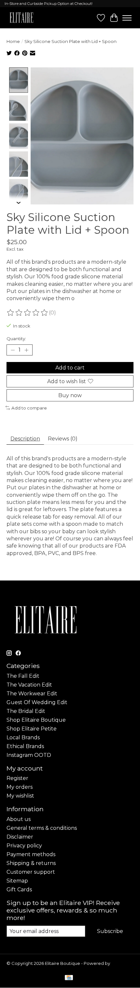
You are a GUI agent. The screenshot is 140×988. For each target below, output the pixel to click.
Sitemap (17, 881)
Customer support (31, 872)
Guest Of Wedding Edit (37, 702)
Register (17, 778)
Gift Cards (19, 889)
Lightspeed (19, 968)
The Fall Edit (23, 676)
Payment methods (31, 854)
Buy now (70, 395)
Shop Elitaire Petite (32, 729)
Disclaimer (20, 837)
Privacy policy (24, 845)
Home (13, 41)
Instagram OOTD (29, 755)
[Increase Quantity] (26, 350)
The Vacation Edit (29, 685)
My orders (20, 787)
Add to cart (70, 368)
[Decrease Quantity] (12, 350)
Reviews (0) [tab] (62, 439)
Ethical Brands (25, 746)
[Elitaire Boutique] (22, 17)
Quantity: (16, 338)
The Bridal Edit (26, 711)
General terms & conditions (42, 828)
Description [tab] (25, 439)
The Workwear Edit (32, 693)
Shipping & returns (31, 863)
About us (19, 819)
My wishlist (20, 796)
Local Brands (23, 737)
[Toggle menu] (126, 17)
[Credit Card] (69, 978)
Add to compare (29, 408)
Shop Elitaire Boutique (36, 720)
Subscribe (110, 931)
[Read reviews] (28, 313)
